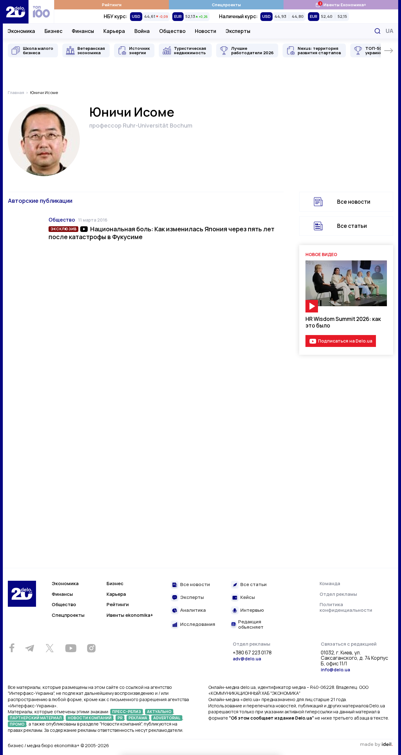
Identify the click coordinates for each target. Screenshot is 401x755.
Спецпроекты (226, 5)
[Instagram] (91, 648)
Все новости (353, 201)
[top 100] (41, 12)
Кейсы (247, 597)
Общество (172, 31)
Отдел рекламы (338, 594)
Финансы (83, 31)
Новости (205, 31)
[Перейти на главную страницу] (16, 12)
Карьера (114, 31)
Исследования (197, 624)
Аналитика (193, 610)
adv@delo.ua (247, 658)
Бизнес (53, 31)
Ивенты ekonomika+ (130, 615)
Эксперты (238, 31)
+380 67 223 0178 (252, 653)
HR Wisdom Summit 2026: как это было (343, 322)
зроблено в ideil (376, 744)
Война (142, 31)
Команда (330, 583)
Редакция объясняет (250, 624)
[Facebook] (11, 648)
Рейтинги (112, 5)
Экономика (21, 31)
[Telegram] (29, 648)
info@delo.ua (335, 669)
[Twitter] (49, 648)
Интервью (252, 610)
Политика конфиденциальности (346, 607)
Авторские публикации (40, 200)
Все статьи (352, 225)
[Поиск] (377, 31)
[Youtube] (71, 648)
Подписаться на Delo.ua (345, 341)
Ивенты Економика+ (340, 4)
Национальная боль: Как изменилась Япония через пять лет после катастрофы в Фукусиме (161, 233)
